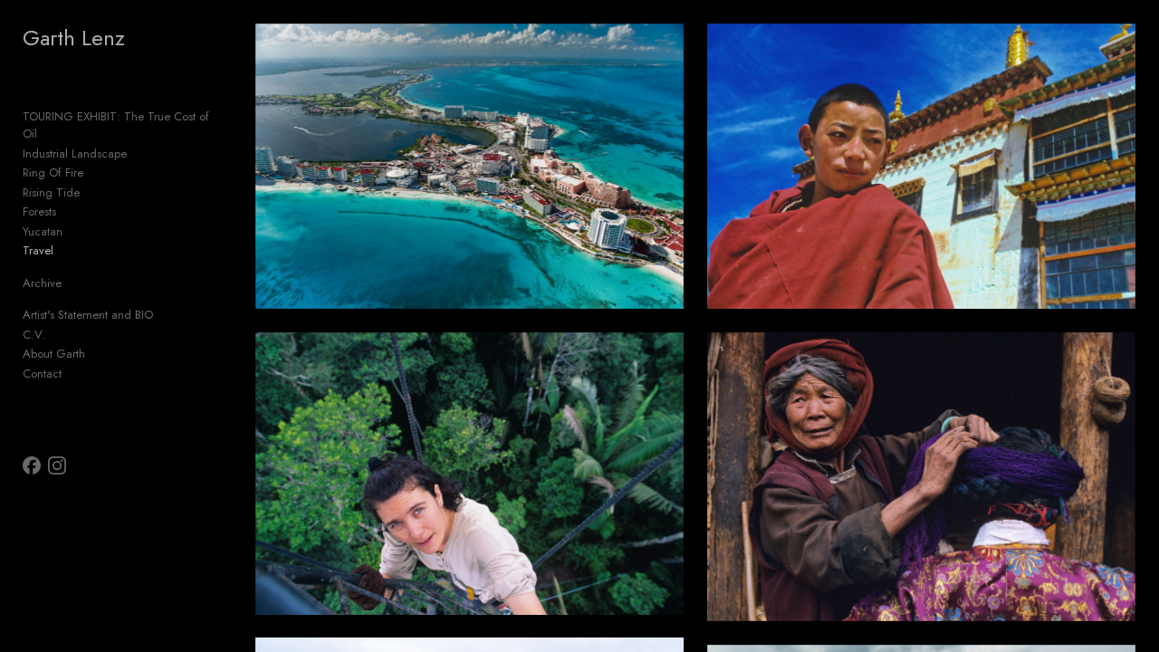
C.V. (34, 334)
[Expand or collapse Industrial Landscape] (139, 154)
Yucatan (42, 231)
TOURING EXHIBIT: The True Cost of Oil (116, 125)
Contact (42, 373)
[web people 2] (921, 477)
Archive (42, 283)
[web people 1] (921, 166)
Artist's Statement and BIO (88, 314)
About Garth (54, 353)
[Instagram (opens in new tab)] (57, 465)
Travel (38, 250)
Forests (39, 211)
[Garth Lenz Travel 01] (470, 166)
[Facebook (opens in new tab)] (32, 465)
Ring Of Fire (53, 172)
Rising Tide (51, 192)
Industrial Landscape (75, 153)
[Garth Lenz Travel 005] (470, 473)
